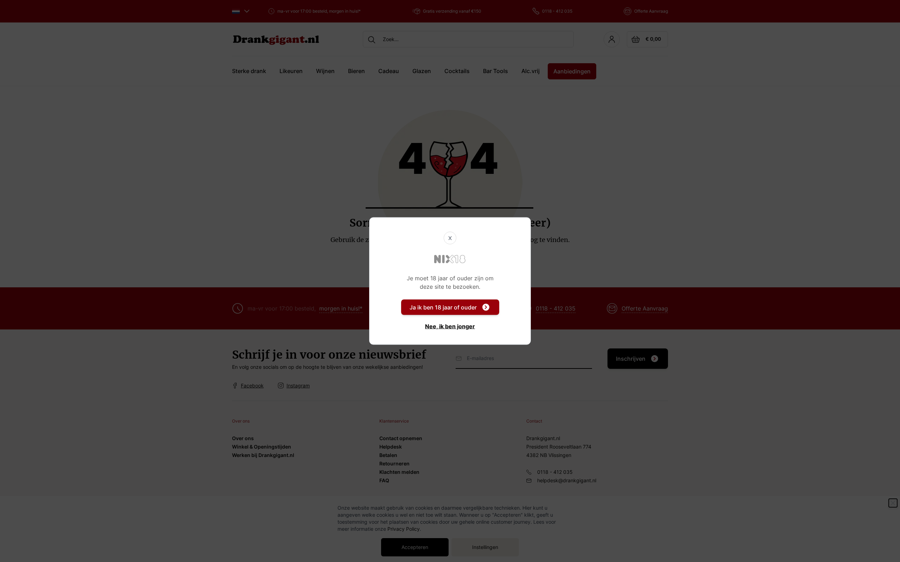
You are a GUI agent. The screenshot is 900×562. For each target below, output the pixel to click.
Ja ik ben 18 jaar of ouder (443, 307)
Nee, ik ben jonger (450, 326)
